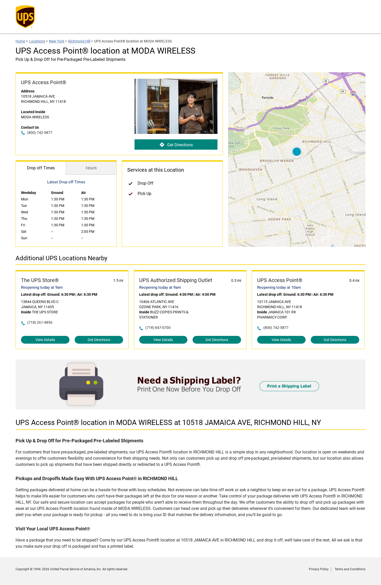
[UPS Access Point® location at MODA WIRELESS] (190, 408)
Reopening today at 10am (279, 287)
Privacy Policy (319, 569)
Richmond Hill (79, 41)
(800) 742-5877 (39, 133)
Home (20, 41)
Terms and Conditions (350, 569)
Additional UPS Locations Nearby (61, 258)
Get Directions (180, 144)
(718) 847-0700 (158, 328)
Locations (37, 41)
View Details (45, 340)
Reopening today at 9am (42, 287)
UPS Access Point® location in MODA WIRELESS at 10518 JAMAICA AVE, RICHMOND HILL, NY (168, 422)
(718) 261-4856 (39, 322)
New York (56, 41)
